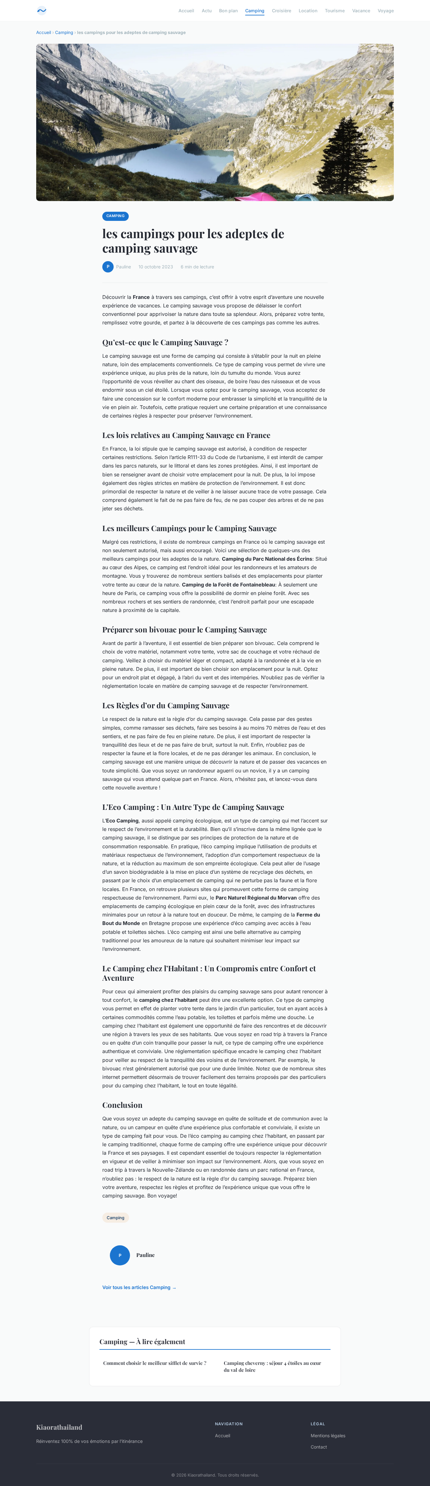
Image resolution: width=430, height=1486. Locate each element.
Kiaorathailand (59, 1426)
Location (308, 10)
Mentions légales (328, 1435)
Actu (207, 10)
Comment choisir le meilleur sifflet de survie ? (154, 1363)
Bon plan (228, 10)
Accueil (186, 10)
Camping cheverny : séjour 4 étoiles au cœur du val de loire (272, 1366)
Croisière (281, 10)
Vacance (361, 10)
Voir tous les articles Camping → (139, 1287)
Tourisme (335, 10)
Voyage (386, 10)
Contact (319, 1447)
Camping (254, 10)
